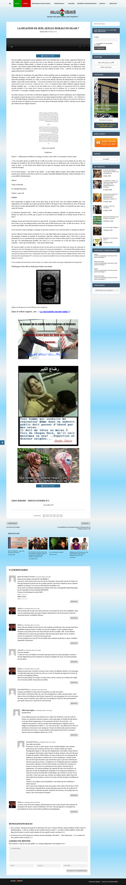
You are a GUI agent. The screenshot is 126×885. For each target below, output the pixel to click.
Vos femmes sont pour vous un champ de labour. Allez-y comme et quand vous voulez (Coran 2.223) (38, 554)
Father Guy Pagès (106, 67)
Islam (17, 3)
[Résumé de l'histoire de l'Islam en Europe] (97, 220)
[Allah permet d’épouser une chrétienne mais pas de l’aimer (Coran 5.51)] (79, 543)
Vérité (25, 3)
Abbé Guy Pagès (28, 710)
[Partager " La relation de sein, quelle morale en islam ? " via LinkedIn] (54, 515)
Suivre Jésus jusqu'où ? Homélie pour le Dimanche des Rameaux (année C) (110, 196)
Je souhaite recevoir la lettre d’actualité (103, 44)
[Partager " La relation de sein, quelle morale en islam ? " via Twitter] (47, 515)
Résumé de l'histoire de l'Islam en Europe (111, 217)
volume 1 (38, 262)
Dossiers (71, 3)
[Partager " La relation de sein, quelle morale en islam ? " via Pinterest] (51, 515)
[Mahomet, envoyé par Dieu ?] (97, 241)
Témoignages (59, 3)
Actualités (106, 159)
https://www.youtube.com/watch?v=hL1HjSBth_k (33, 579)
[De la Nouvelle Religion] (97, 231)
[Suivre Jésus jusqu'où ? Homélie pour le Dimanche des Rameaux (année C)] (97, 197)
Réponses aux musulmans (41, 3)
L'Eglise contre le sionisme (109, 206)
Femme (51, 32)
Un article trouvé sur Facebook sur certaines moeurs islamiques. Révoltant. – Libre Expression (41, 835)
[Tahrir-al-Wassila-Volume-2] (48, 287)
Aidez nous (113, 3)
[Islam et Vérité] (63, 17)
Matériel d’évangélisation (86, 3)
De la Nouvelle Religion (110, 227)
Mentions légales (94, 882)
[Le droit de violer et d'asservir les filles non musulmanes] (97, 173)
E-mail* (96, 37)
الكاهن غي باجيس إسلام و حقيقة (106, 62)
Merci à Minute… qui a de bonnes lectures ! (16, 551)
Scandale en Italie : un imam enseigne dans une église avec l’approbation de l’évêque (110, 184)
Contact (102, 3)
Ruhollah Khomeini (20, 189)
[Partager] (2, 442)
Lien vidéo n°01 (48, 505)
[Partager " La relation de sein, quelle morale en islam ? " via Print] (61, 515)
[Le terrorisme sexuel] (58, 543)
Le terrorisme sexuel (56, 552)
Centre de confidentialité (110, 882)
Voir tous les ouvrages (106, 120)
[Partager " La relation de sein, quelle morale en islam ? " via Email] (57, 515)
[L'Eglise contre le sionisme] (97, 209)
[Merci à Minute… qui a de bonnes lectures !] (17, 542)
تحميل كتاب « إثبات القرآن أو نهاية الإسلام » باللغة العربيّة (106, 125)
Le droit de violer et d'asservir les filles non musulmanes (111, 171)
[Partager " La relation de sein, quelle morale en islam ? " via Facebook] (44, 515)
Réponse (74, 601)
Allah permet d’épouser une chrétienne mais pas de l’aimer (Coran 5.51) (79, 553)
